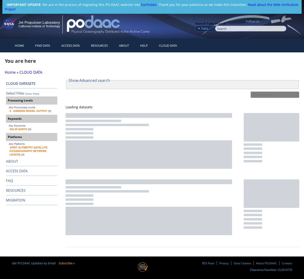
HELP (144, 45)
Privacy (224, 263)
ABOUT (12, 161)
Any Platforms (17, 143)
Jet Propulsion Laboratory (39, 22)
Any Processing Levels (22, 107)
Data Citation (242, 263)
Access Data (70, 45)
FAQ (9, 180)
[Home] (112, 24)
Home (19, 45)
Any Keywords (17, 125)
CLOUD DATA (168, 45)
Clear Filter (32, 93)
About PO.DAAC (266, 263)
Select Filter (15, 93)
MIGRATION (15, 200)
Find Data (42, 45)
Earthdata (149, 4)
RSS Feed (208, 263)
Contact (287, 263)
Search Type (204, 23)
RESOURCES (99, 45)
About (124, 45)
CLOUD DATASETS (20, 83)
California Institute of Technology (39, 26)
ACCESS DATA (17, 171)
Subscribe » (67, 263)
